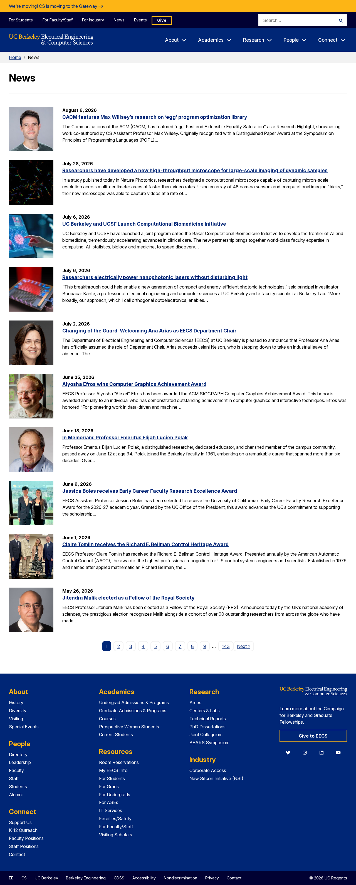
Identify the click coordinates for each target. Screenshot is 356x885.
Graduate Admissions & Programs (132, 710)
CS (24, 878)
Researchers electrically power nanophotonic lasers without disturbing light (155, 277)
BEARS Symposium (209, 742)
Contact (17, 854)
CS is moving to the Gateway (68, 6)
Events (140, 20)
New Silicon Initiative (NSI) (216, 778)
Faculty (16, 770)
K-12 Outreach (23, 830)
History (16, 702)
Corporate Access (207, 770)
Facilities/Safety (115, 818)
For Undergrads (114, 794)
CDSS (119, 878)
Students (18, 786)
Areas (195, 702)
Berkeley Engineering (86, 878)
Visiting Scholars (115, 834)
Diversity (17, 710)
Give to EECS (313, 736)
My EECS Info (113, 770)
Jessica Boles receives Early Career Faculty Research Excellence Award (149, 491)
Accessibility (144, 878)
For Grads (109, 786)
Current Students (116, 734)
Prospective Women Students (129, 726)
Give (161, 20)
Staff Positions (24, 846)
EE (11, 878)
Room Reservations (119, 762)
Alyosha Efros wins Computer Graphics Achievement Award (134, 384)
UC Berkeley (46, 878)
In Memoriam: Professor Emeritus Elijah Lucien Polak (125, 437)
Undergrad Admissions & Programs (134, 702)
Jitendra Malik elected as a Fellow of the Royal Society (128, 598)
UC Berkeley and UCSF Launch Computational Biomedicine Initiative (144, 224)
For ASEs (108, 802)
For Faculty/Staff (58, 20)
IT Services (110, 810)
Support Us (20, 822)
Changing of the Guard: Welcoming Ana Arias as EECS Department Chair (149, 331)
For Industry (93, 20)
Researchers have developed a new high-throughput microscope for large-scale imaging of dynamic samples (195, 170)
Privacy (212, 878)
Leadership (20, 762)
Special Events (24, 726)
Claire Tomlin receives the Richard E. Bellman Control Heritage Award (145, 544)
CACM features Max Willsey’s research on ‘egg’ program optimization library (154, 117)
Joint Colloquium (205, 734)
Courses (107, 718)
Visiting (16, 718)
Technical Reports (207, 718)
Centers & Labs (204, 710)
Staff (14, 778)
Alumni (16, 794)
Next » (245, 646)
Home (15, 57)
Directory (18, 754)
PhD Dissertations (207, 726)
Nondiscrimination (180, 878)
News (119, 20)
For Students (21, 20)
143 (226, 646)
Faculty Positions (26, 838)
